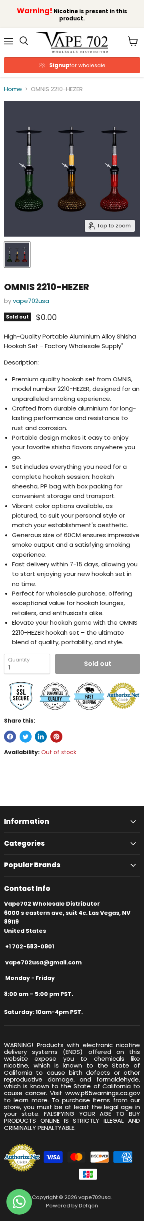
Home (13, 89)
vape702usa (31, 301)
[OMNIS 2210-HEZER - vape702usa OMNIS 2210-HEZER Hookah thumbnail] (17, 254)
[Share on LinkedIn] (41, 737)
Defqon (88, 1205)
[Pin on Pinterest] (56, 737)
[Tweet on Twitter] (26, 737)
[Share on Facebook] (10, 737)
